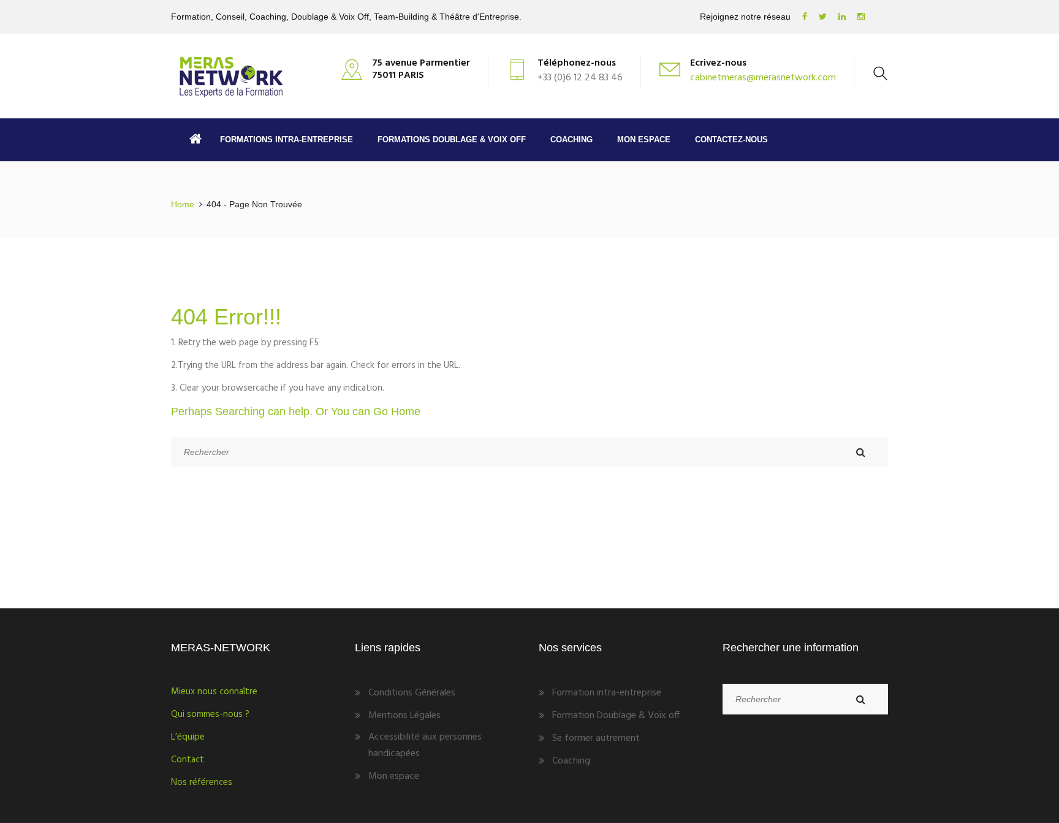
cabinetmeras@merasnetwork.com (763, 78)
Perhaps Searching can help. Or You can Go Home (295, 411)
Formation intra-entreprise (606, 693)
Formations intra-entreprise (286, 139)
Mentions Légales (404, 716)
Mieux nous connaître (214, 691)
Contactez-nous (731, 139)
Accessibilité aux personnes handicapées (425, 745)
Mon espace (643, 139)
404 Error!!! (226, 316)
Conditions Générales (411, 693)
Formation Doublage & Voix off (616, 716)
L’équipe (188, 737)
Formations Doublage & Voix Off (452, 139)
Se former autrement (596, 738)
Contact (187, 759)
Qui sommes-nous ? (210, 714)
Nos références (201, 782)
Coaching (571, 139)
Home (182, 204)
